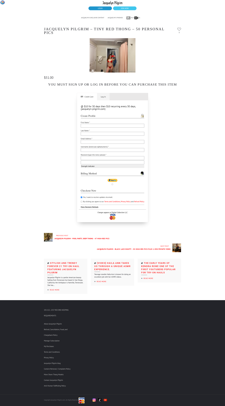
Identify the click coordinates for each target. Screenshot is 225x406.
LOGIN (100, 8)
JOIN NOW (125, 8)
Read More (55, 290)
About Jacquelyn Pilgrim (53, 324)
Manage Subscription (52, 341)
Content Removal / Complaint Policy (57, 369)
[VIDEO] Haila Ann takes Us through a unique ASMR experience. (112, 266)
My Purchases (49, 346)
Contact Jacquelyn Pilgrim (53, 380)
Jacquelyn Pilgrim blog (52, 363)
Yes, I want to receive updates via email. (98, 197)
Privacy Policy (126, 201)
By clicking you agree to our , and (113, 201)
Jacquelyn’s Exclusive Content (92, 18)
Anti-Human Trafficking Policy (55, 386)
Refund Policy (139, 201)
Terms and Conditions (112, 201)
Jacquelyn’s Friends (115, 18)
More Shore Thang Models (54, 374)
